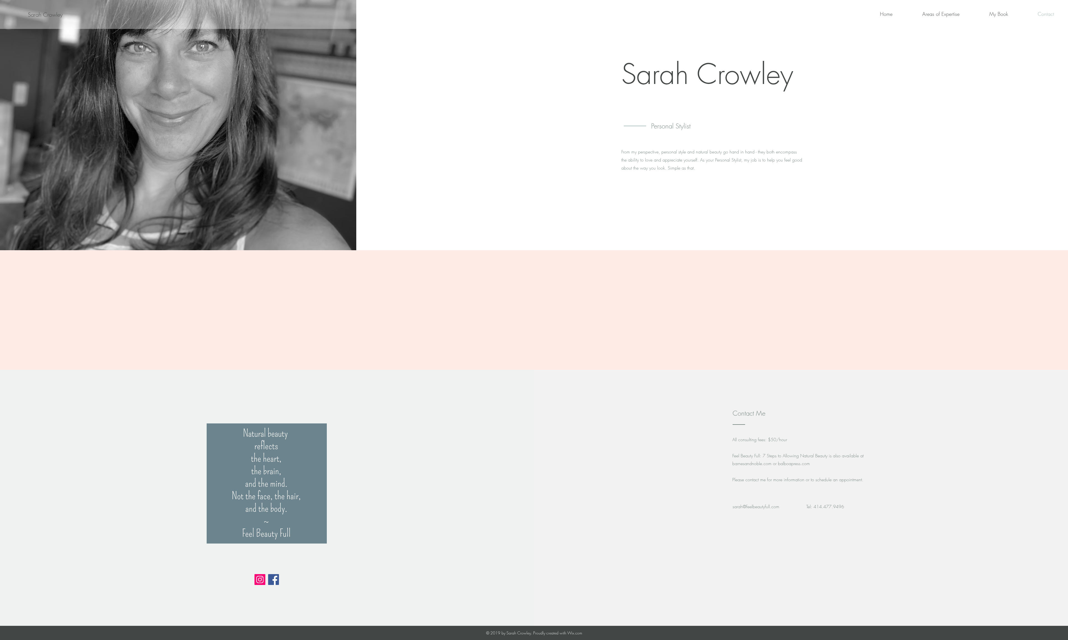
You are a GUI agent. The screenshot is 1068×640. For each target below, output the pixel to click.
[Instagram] (259, 579)
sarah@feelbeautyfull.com (756, 506)
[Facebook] (273, 579)
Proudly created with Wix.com (557, 633)
